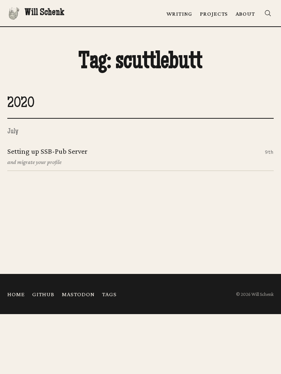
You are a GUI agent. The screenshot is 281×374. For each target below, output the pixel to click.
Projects (214, 13)
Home (16, 294)
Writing (179, 13)
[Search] (268, 13)
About (245, 13)
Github (43, 294)
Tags (109, 294)
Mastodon (78, 294)
